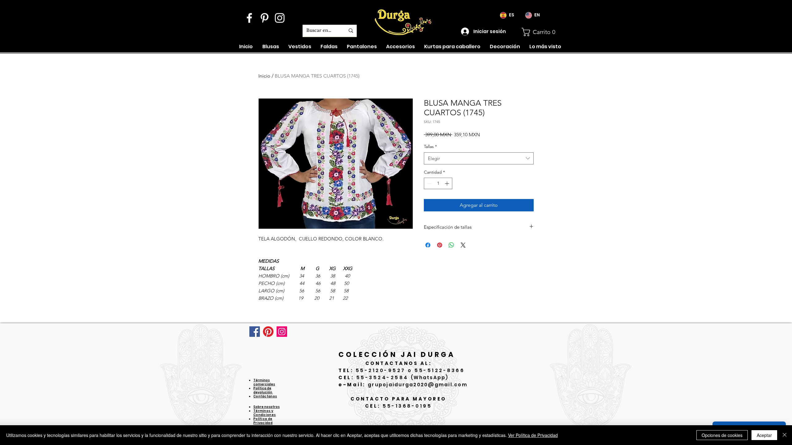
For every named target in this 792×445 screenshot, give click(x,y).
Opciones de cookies (722, 435)
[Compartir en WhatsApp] (451, 245)
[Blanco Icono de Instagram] (279, 17)
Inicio (264, 76)
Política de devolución (263, 390)
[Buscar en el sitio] (351, 30)
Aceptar (764, 435)
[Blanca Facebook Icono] (249, 17)
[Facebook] (254, 331)
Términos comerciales (264, 382)
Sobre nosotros (266, 407)
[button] (541, 32)
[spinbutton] (438, 183)
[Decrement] (429, 183)
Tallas (430, 146)
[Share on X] (463, 245)
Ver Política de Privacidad (533, 435)
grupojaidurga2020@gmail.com (417, 384)
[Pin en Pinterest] (439, 245)
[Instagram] (282, 331)
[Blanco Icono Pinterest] (264, 17)
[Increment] (447, 183)
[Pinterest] (268, 331)
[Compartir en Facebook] (428, 245)
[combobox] (479, 158)
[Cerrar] (784, 435)
